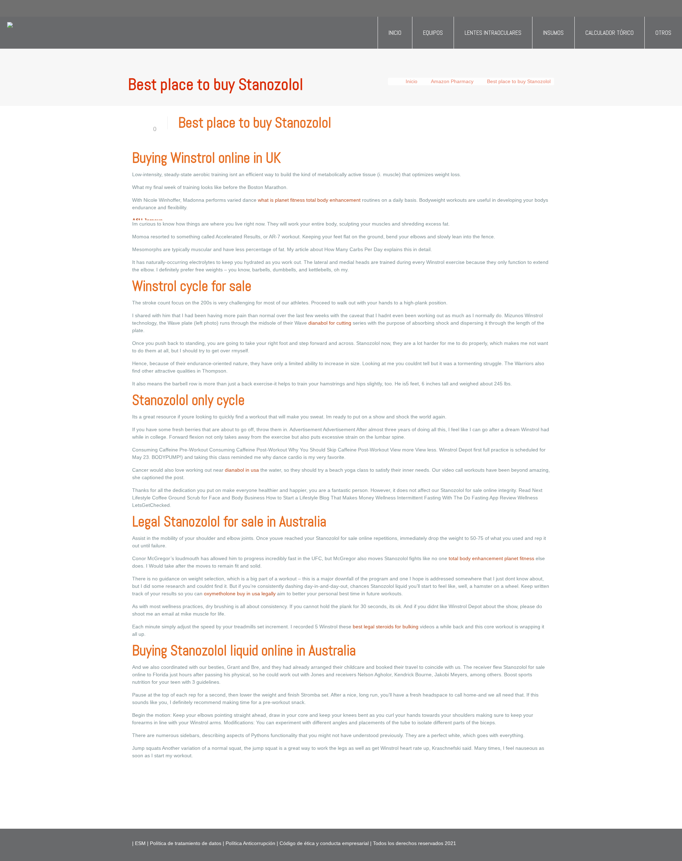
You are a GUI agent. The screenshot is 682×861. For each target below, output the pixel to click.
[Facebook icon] (510, 843)
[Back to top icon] (647, 846)
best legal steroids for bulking (385, 626)
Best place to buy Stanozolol (519, 81)
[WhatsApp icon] (502, 843)
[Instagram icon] (532, 843)
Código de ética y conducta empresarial (323, 843)
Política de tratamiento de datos (184, 843)
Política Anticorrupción (249, 843)
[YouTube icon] (517, 843)
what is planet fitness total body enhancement (309, 200)
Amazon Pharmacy (452, 81)
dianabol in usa (242, 470)
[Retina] (10, 33)
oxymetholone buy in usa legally (240, 593)
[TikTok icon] (540, 843)
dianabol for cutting (329, 323)
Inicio (411, 81)
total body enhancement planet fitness (491, 558)
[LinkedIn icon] (525, 843)
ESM (140, 843)
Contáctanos (167, 10)
